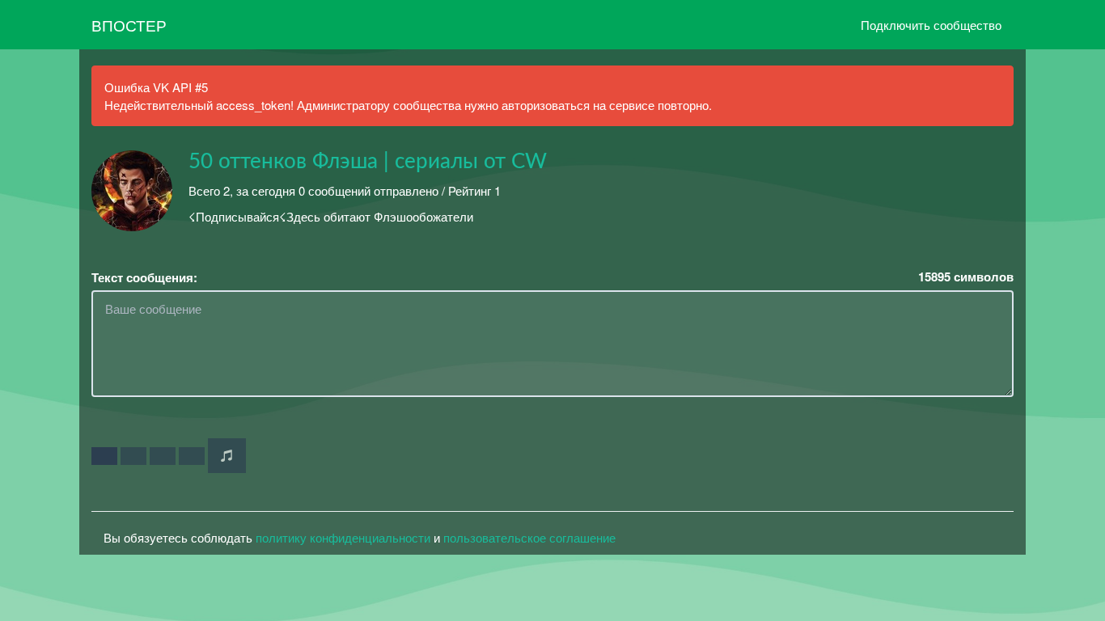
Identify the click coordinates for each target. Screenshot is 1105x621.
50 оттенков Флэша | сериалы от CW (367, 161)
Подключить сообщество (931, 24)
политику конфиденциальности (343, 537)
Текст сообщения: (144, 277)
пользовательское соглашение (529, 537)
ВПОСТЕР (129, 25)
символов (966, 276)
